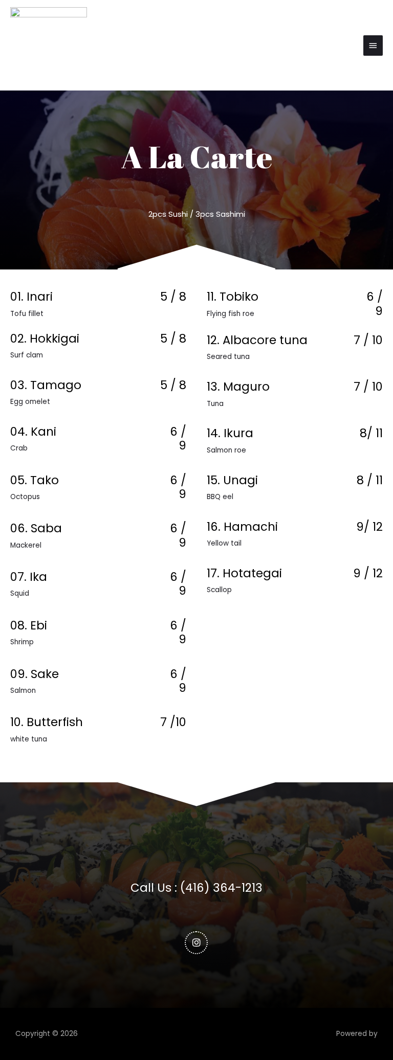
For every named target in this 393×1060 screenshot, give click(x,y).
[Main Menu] (373, 45)
